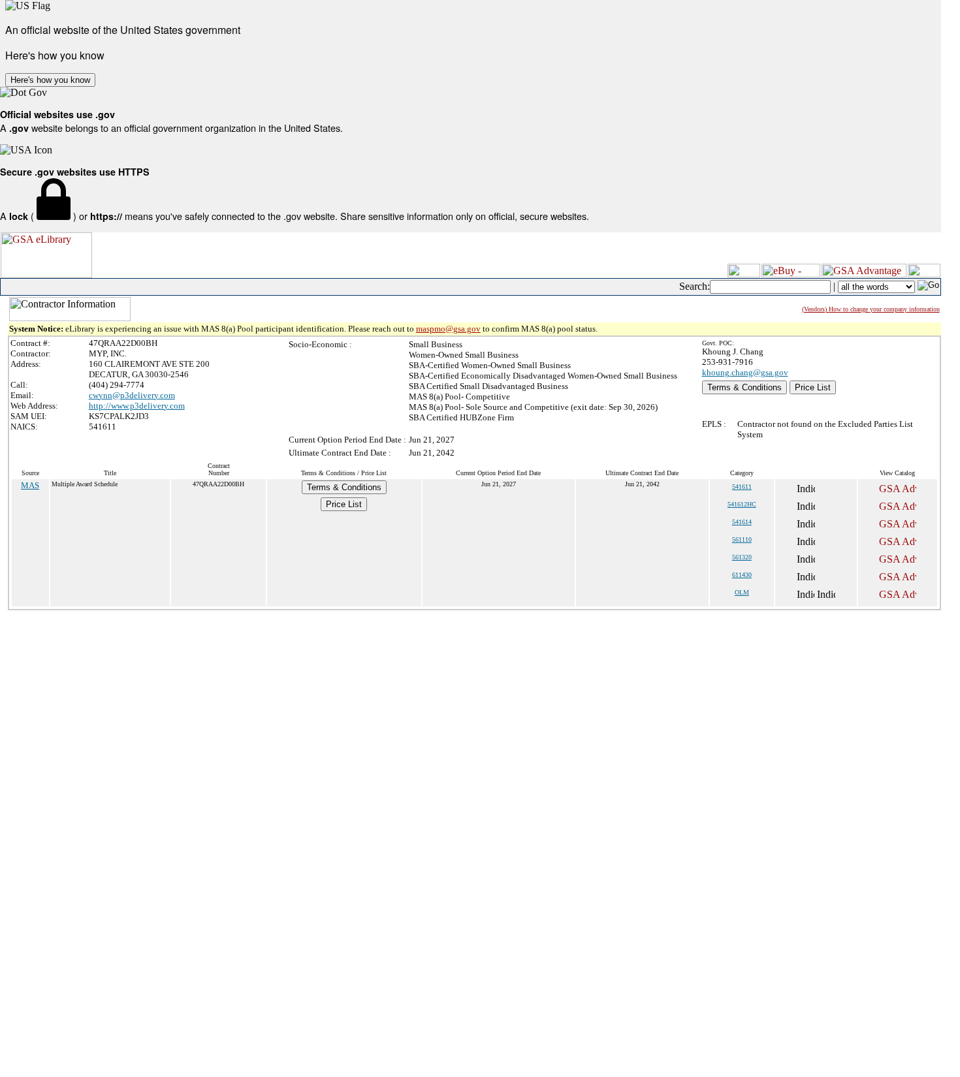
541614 (742, 521)
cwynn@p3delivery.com (132, 395)
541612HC (742, 504)
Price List (813, 387)
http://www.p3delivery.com (137, 406)
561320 (742, 557)
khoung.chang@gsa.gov (745, 372)
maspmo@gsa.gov (448, 329)
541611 (742, 486)
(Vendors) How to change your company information (871, 309)
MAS (30, 485)
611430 (742, 574)
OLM (742, 592)
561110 (742, 539)
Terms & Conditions (744, 387)
